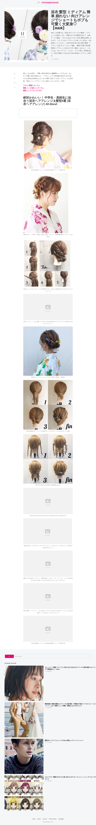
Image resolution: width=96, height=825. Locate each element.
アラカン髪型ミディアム (31, 85)
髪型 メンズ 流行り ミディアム (33, 88)
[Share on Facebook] (14, 73)
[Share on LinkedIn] (14, 82)
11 (51, 59)
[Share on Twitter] (14, 78)
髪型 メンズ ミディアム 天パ (32, 90)
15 (45, 780)
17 (45, 707)
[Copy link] (14, 87)
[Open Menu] (38, 2)
